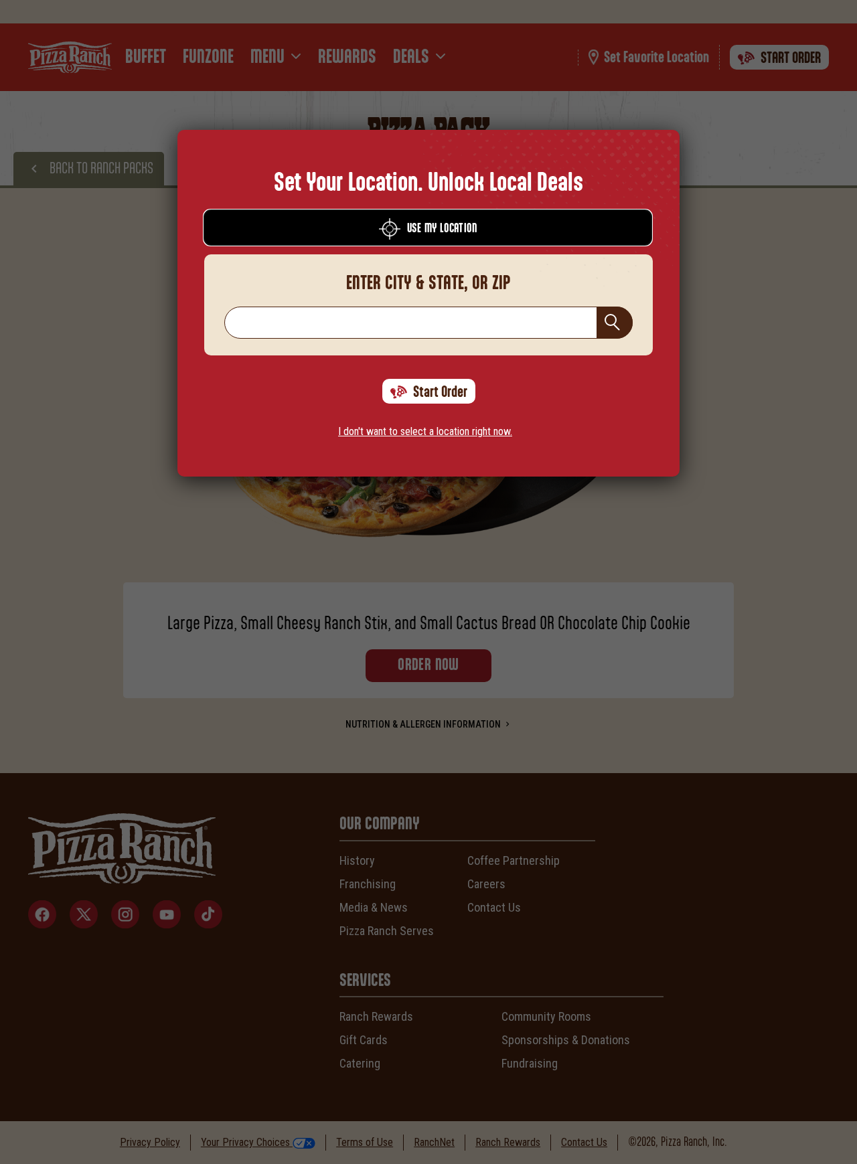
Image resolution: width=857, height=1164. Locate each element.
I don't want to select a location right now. (425, 431)
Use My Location (442, 229)
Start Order (440, 392)
